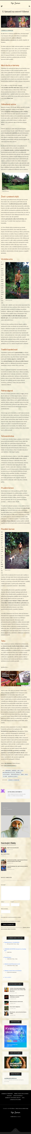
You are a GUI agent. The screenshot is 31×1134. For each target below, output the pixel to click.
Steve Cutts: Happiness (15, 1006)
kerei (18, 770)
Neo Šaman (15, 3)
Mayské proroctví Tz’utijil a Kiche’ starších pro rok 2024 (17, 996)
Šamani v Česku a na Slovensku (21, 1093)
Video (23, 1097)
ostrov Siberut (6, 774)
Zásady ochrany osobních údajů (22, 1108)
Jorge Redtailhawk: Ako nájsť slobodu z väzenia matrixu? (17, 867)
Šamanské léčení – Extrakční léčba (11, 942)
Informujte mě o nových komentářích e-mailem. (11, 917)
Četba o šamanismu (7, 809)
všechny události (7, 977)
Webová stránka (4, 908)
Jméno (2, 901)
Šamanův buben (7, 957)
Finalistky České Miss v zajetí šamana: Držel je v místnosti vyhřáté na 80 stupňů (17, 860)
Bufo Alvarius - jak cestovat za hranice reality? (18, 1013)
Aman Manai (8, 770)
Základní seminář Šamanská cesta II (12, 964)
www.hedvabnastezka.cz (10, 765)
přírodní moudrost (15, 774)
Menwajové (18, 772)
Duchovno (9, 1095)
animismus (14, 770)
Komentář (3, 884)
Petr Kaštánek (8, 763)
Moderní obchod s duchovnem (16, 1001)
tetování (5, 776)
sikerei (26, 774)
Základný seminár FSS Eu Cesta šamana (12, 970)
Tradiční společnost (13, 776)
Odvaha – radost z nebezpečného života (18, 827)
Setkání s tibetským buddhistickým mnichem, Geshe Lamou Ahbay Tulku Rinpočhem (18, 990)
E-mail (12, 901)
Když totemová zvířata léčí (13, 847)
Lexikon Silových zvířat (15, 1099)
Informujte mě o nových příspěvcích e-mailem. (10, 921)
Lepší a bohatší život (18, 1095)
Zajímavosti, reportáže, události (12, 1097)
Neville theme (13, 1116)
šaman (22, 774)
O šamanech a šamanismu (7, 30)
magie (22, 770)
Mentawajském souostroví (9, 772)
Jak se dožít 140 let (5, 854)
